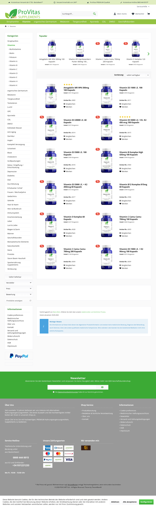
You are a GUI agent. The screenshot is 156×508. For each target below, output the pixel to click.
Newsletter (124, 416)
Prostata (10, 254)
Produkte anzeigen (14, 300)
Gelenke (10, 200)
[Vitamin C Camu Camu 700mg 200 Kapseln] (108, 48)
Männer (10, 233)
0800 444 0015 (21, 457)
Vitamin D (13, 73)
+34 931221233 (21, 465)
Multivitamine (15, 49)
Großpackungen (13, 161)
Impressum (12, 346)
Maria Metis (56, 312)
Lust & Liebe (12, 225)
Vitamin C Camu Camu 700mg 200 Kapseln (108, 60)
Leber (9, 221)
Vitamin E (13, 77)
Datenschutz (12, 339)
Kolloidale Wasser (14, 128)
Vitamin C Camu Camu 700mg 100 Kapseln (130, 218)
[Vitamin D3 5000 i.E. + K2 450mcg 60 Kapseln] (50, 192)
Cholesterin (12, 157)
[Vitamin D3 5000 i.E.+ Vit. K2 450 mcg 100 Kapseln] (106, 128)
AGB (9, 343)
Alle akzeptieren (130, 502)
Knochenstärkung (14, 217)
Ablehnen (115, 502)
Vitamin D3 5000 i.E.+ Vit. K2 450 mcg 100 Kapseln (132, 121)
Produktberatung (89, 410)
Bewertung (10, 294)
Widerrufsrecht (13, 336)
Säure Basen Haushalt (16, 258)
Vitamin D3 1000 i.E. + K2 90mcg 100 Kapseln (131, 250)
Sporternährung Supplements (14, 263)
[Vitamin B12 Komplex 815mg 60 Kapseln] (106, 192)
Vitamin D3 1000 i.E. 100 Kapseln (130, 88)
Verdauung (11, 269)
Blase (9, 153)
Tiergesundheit (13, 99)
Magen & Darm (13, 229)
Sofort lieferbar (15, 277)
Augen (10, 140)
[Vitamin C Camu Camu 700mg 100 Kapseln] (106, 225)
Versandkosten (73, 485)
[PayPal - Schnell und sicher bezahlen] (18, 356)
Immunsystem (13, 213)
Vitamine (11, 45)
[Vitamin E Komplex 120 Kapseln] (136, 48)
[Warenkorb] (148, 13)
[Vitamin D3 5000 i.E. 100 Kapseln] (50, 160)
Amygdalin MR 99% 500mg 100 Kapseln (51, 60)
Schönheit (11, 148)
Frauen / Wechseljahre (16, 192)
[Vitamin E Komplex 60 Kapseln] (50, 225)
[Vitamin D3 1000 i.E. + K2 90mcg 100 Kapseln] (106, 257)
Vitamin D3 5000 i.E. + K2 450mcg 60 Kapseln (75, 185)
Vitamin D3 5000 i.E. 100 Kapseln (75, 153)
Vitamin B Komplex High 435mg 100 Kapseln (131, 153)
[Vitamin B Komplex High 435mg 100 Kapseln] (106, 160)
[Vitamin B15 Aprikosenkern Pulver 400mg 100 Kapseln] (80, 48)
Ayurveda (11, 115)
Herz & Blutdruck (14, 209)
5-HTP (9, 107)
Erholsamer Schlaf (14, 188)
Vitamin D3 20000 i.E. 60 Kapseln (75, 121)
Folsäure (12, 57)
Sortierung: (119, 75)
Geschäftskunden (14, 237)
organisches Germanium (17, 90)
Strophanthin (12, 41)
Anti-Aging (11, 132)
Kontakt (10, 327)
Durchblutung (13, 184)
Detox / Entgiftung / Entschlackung (15, 166)
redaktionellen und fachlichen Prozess (93, 312)
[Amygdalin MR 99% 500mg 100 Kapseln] (52, 48)
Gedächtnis (12, 196)
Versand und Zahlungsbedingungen (16, 331)
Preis (8, 288)
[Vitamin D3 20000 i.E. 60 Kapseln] (50, 128)
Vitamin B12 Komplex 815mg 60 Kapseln (133, 185)
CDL (9, 119)
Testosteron (12, 103)
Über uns (11, 324)
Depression (12, 171)
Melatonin (11, 95)
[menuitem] (143, 6)
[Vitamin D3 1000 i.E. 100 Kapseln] (106, 95)
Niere (9, 250)
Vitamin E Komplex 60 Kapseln (74, 218)
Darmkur (11, 136)
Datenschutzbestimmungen (68, 392)
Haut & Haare (12, 204)
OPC (9, 111)
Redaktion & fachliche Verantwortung (97, 413)
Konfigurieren (146, 502)
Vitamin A (13, 61)
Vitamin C (13, 69)
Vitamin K (13, 85)
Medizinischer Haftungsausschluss (15, 319)
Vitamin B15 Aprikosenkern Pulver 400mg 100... (80, 60)
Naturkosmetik (13, 246)
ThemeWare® (97, 487)
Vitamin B (13, 65)
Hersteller (10, 283)
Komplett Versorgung (16, 144)
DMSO (10, 124)
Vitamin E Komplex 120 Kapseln (136, 60)
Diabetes (11, 175)
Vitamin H (13, 81)
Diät (9, 180)
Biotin (11, 53)
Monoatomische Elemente (18, 242)
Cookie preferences (15, 315)
